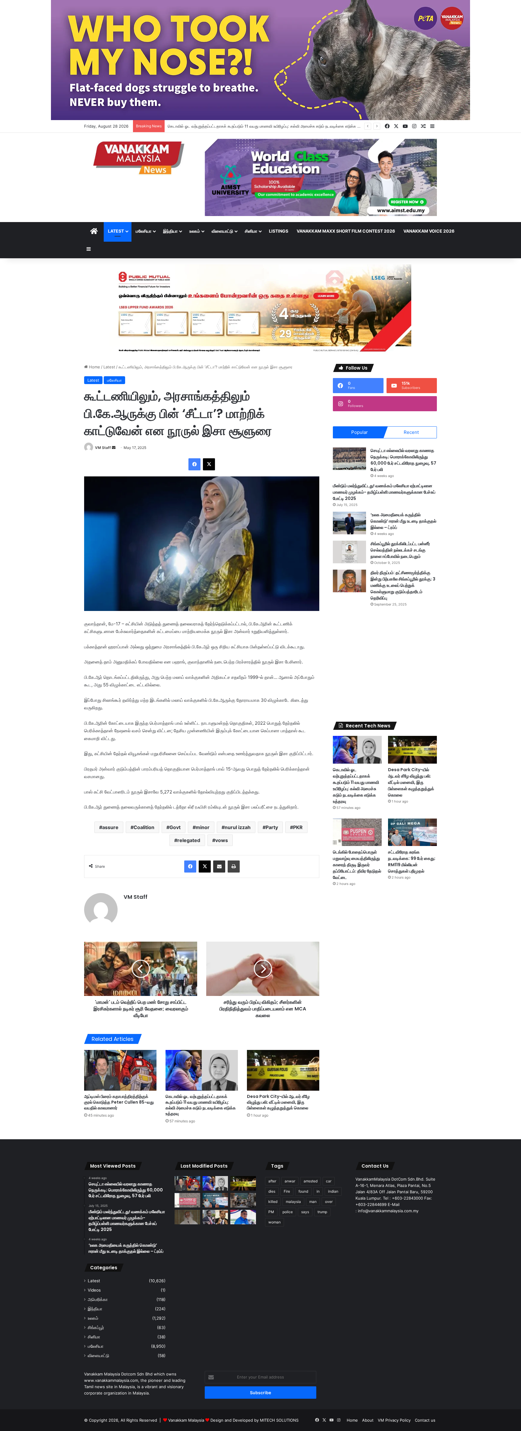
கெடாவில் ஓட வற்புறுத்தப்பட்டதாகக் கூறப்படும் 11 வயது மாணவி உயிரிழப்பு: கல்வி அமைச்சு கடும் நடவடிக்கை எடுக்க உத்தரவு (268, 126)
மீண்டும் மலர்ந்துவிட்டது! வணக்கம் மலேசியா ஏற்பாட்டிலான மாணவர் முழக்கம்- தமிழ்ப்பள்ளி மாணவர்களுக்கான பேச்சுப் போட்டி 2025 (384, 492)
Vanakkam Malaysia (186, 1420)
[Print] (234, 866)
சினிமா (251, 231)
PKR (298, 827)
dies (271, 1191)
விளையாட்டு (222, 231)
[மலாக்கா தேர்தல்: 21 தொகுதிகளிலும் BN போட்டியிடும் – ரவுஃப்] (243, 1217)
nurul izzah (238, 827)
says (305, 1212)
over (329, 1201)
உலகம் (194, 231)
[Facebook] (194, 464)
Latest (116, 231)
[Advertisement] (385, 664)
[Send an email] (113, 447)
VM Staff (103, 447)
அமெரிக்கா (98, 1299)
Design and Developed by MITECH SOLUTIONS (254, 1420)
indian (333, 1191)
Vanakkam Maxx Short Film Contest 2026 (346, 231)
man (313, 1201)
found (303, 1191)
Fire (287, 1191)
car (328, 1181)
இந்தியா (170, 231)
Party (272, 827)
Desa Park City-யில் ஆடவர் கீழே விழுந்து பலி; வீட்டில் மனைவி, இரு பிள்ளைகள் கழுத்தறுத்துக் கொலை (278, 1102)
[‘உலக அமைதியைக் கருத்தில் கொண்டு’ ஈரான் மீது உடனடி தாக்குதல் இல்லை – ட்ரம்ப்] (349, 523)
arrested (310, 1181)
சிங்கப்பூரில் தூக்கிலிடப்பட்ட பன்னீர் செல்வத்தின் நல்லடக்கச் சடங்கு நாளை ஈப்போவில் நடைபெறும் (400, 550)
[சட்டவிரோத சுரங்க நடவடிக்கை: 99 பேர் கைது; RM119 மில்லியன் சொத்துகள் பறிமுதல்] (412, 832)
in (318, 1191)
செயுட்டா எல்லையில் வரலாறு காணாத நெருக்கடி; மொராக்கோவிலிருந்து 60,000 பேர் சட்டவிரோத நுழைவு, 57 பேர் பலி (403, 459)
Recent (411, 432)
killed (272, 1201)
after (272, 1181)
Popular (359, 432)
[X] (209, 464)
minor (203, 827)
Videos (94, 1290)
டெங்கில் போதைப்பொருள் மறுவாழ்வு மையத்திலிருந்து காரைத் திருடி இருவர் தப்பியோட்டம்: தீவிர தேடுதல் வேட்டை (357, 864)
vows (221, 840)
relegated (188, 840)
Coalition (144, 827)
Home (94, 366)
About (368, 1420)
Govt (175, 827)
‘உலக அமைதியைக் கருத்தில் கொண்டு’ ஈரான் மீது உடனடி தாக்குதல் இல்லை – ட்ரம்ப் (403, 521)
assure (110, 827)
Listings (278, 231)
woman (274, 1222)
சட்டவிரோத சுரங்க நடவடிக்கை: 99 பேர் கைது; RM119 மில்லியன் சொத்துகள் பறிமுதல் (411, 861)
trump (322, 1212)
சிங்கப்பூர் (96, 1327)
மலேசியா (143, 231)
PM (271, 1212)
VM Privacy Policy (394, 1420)
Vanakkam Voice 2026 (428, 231)
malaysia (293, 1201)
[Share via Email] (219, 866)
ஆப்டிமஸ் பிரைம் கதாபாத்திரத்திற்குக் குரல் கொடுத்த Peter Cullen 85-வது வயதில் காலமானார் (119, 1102)
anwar (290, 1181)
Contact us (425, 1420)
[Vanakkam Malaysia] (140, 157)
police (288, 1212)
